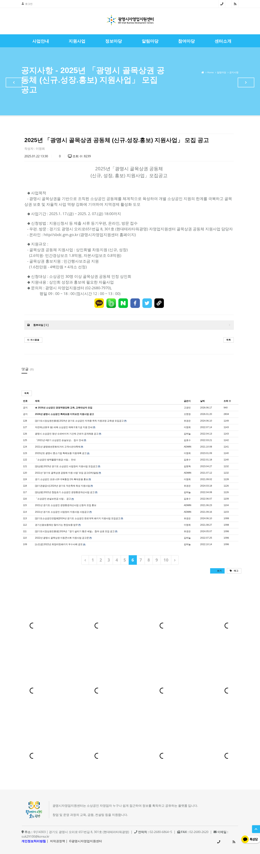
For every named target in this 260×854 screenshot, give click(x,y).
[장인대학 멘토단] (14, 82)
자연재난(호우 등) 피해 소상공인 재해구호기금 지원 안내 (64, 427)
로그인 (29, 4)
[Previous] (85, 560)
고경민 (187, 407)
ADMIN (187, 446)
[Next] (175, 560)
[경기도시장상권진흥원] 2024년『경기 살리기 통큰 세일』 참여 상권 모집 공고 (75, 531)
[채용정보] (246, 82)
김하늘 (187, 433)
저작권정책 (57, 841)
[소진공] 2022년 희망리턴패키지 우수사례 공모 (59, 544)
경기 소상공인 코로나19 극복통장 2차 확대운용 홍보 (61, 479)
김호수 (187, 440)
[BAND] (111, 303)
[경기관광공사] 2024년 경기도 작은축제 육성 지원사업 (62, 485)
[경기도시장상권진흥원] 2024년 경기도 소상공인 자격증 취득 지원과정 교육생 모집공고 (79, 420)
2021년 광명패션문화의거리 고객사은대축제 (57, 446)
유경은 (187, 420)
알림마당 (221, 72)
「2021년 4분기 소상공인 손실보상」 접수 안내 (59, 440)
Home (210, 72)
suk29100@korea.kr (35, 836)
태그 (235, 570)
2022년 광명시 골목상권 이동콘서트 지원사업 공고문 (62, 538)
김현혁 (187, 466)
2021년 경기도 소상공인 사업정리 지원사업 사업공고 (62, 512)
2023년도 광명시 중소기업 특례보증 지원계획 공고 (61, 453)
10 (165, 560)
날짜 (202, 401)
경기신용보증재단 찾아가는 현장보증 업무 (56, 525)
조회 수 (227, 401)
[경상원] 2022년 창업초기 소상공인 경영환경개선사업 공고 (65, 492)
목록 (228, 339)
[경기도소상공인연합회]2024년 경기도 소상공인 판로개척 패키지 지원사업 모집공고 (77, 518)
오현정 (187, 414)
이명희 (40, 148)
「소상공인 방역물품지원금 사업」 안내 (55, 459)
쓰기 (219, 570)
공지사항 (233, 72)
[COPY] (159, 303)
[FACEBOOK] (135, 303)
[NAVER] (123, 303)
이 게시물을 (33, 339)
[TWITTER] (147, 303)
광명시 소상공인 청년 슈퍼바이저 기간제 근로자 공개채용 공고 (66, 433)
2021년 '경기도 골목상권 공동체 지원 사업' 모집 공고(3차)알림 (66, 473)
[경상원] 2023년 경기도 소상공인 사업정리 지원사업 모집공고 (66, 466)
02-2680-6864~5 (222, 4)
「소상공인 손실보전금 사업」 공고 (53, 498)
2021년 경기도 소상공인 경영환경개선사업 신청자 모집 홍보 (65, 505)
